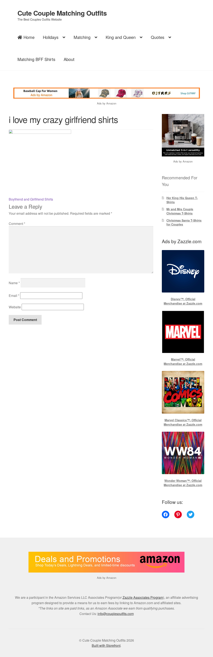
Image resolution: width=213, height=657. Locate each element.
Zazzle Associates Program (143, 597)
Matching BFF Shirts (36, 59)
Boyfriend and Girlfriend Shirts (31, 199)
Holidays (50, 37)
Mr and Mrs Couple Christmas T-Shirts (179, 211)
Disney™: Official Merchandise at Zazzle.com (183, 301)
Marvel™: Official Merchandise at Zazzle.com (183, 361)
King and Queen (121, 37)
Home (28, 37)
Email (14, 295)
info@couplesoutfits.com (116, 613)
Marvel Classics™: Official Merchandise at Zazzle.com (183, 422)
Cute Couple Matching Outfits (62, 13)
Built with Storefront (106, 645)
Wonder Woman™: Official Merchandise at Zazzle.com (183, 482)
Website (15, 307)
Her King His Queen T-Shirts (182, 200)
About (69, 59)
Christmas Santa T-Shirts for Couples (184, 222)
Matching (82, 37)
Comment (17, 223)
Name (14, 282)
